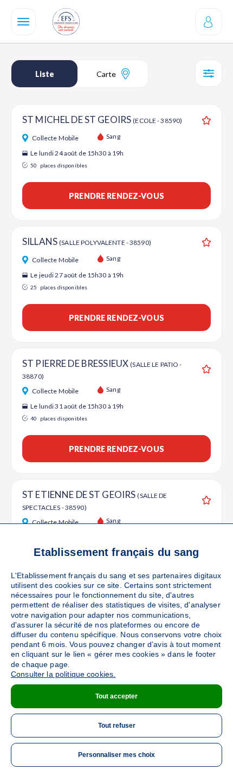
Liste (44, 74)
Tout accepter (116, 696)
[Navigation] (23, 21)
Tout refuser (116, 725)
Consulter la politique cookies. (63, 674)
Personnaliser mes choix (116, 755)
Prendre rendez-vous (116, 195)
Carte (106, 74)
